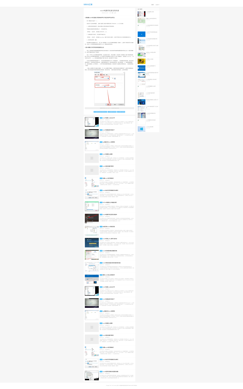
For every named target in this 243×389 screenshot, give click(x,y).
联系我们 (135, 385)
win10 (157, 4)
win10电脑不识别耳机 (121, 111)
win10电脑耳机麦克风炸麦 (109, 11)
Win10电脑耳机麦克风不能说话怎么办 (100, 111)
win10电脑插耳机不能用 (112, 111)
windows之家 (88, 4)
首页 (152, 4)
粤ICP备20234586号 (130, 385)
